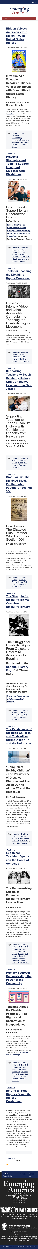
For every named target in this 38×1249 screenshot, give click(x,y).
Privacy (23, 1174)
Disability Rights (18, 252)
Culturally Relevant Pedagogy (19, 957)
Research (16, 257)
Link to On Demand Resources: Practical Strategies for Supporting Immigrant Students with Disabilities (18, 230)
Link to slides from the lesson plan (17, 1053)
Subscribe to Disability (7, 1164)
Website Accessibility (7, 1175)
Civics (14, 254)
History (21, 954)
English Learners (18, 261)
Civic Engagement (20, 948)
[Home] (19, 6)
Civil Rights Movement (19, 1070)
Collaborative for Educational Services (15, 1246)
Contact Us (31, 1175)
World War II (24, 963)
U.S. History (22, 254)
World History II (18, 961)
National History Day (17, 668)
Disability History (18, 133)
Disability (16, 144)
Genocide (16, 843)
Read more (11, 153)
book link (10, 114)
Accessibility (17, 138)
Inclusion (15, 135)
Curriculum (24, 142)
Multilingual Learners (20, 259)
